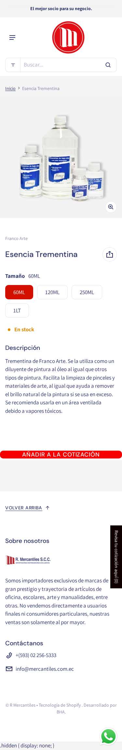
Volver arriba (23, 508)
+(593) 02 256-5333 (36, 655)
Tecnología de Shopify (60, 705)
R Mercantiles (22, 705)
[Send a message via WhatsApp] (108, 736)
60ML (19, 292)
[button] (61, 65)
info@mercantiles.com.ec (45, 668)
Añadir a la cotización (61, 454)
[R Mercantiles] (68, 37)
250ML (87, 292)
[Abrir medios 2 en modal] (61, 157)
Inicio (10, 88)
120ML (52, 292)
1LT (17, 310)
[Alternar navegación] (12, 37)
